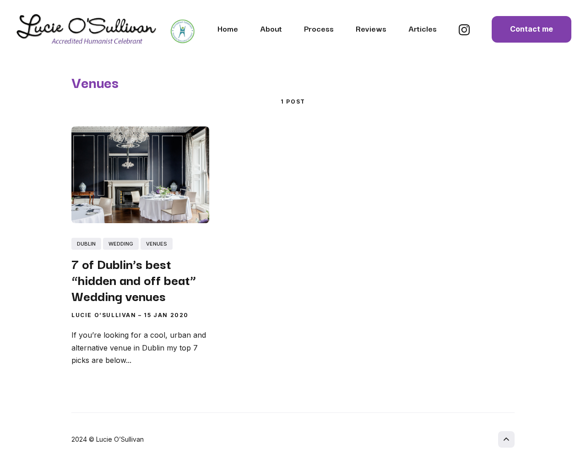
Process (319, 28)
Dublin (86, 244)
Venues (156, 244)
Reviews (371, 28)
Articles (422, 28)
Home (227, 28)
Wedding (121, 244)
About (271, 28)
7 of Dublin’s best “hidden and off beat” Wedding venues (133, 279)
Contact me (531, 28)
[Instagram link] (464, 32)
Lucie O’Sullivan (103, 315)
